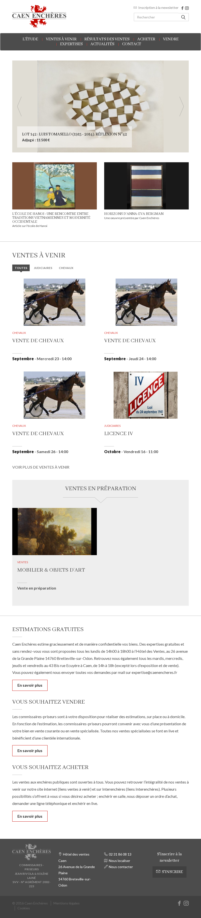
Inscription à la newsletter (158, 7)
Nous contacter (121, 867)
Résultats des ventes (106, 39)
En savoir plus (29, 685)
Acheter (146, 39)
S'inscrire (172, 871)
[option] (100, 106)
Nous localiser (119, 861)
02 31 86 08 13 (120, 854)
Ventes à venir (61, 39)
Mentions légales (66, 903)
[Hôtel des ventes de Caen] (39, 16)
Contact (131, 44)
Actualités (102, 44)
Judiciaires (43, 268)
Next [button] (181, 106)
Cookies (23, 908)
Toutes (21, 268)
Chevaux (66, 268)
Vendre (170, 39)
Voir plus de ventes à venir (40, 467)
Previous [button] (19, 106)
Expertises (71, 44)
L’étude (30, 39)
